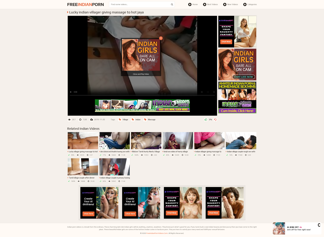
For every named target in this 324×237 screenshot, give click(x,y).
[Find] (172, 4)
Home (195, 4)
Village (125, 119)
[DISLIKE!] (215, 119)
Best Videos (212, 4)
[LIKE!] (206, 119)
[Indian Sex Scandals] (237, 97)
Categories (252, 4)
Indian (138, 119)
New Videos (232, 4)
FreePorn (85, 4)
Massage (151, 119)
